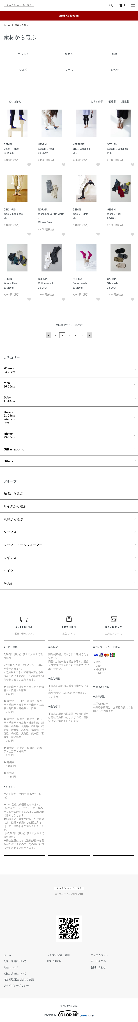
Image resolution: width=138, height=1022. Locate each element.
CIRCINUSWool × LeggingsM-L (13, 214)
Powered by (50, 1014)
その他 (8, 583)
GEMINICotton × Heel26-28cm (11, 148)
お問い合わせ (98, 967)
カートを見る (98, 961)
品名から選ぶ (13, 493)
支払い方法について (15, 973)
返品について (11, 967)
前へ (48, 335)
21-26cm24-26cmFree (9, 417)
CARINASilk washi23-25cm (112, 283)
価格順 (112, 101)
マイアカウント (99, 955)
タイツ (8, 570)
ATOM (57, 961)
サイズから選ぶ (15, 506)
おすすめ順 (97, 101)
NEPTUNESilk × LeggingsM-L (81, 148)
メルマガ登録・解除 (58, 955)
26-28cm (9, 384)
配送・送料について (15, 961)
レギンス (10, 557)
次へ (89, 335)
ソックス (10, 531)
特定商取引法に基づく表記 (19, 979)
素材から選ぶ (21, 24)
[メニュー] (132, 5)
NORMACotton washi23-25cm (80, 283)
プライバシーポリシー (16, 985)
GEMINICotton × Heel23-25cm (46, 148)
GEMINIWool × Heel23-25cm (10, 283)
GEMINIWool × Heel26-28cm (114, 214)
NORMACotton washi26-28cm (45, 283)
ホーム (7, 24)
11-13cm (9, 399)
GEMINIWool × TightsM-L (80, 214)
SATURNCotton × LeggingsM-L (117, 148)
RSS (49, 961)
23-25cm (9, 370)
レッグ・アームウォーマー (23, 544)
